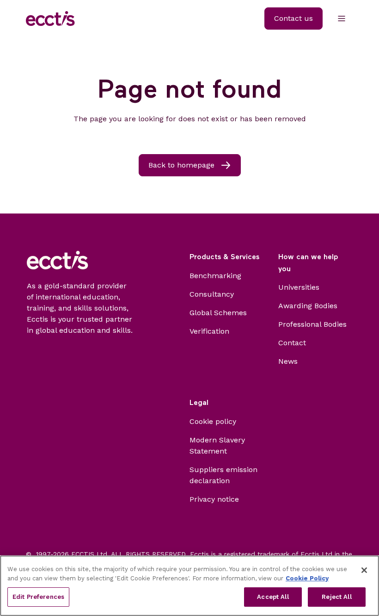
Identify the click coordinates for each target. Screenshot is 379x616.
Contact (292, 342)
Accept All (272, 596)
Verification (209, 331)
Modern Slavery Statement (217, 445)
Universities (298, 287)
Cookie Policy (307, 578)
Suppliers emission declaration (223, 475)
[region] (189, 585)
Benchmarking (215, 275)
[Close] (364, 570)
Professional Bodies (312, 324)
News (288, 361)
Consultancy (212, 294)
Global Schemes (218, 312)
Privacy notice (214, 499)
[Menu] (341, 18)
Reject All (336, 596)
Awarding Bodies (307, 305)
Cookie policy (213, 421)
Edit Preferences (38, 596)
